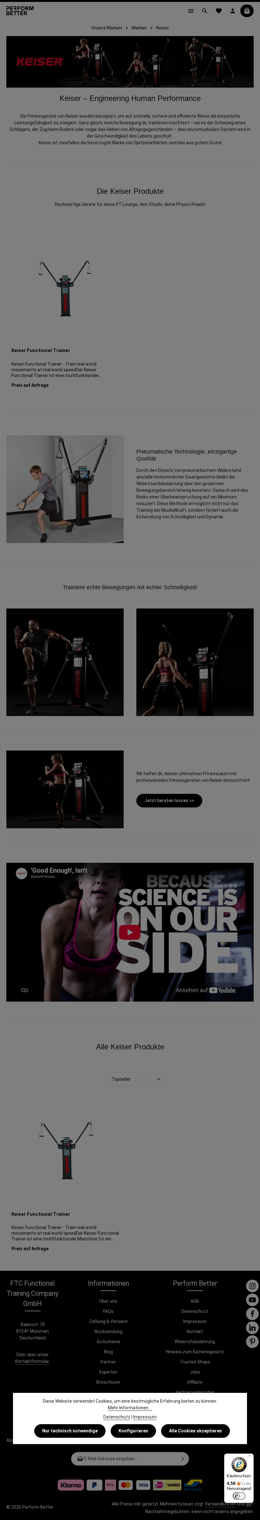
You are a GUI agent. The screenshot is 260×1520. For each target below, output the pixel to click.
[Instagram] (252, 1286)
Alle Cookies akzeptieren (195, 1430)
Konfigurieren (133, 1430)
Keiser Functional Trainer (40, 350)
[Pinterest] (252, 1341)
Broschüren (108, 1382)
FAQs (108, 1311)
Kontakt (195, 1331)
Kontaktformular (32, 1361)
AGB (195, 1301)
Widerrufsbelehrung (195, 1341)
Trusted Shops (195, 1361)
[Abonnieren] (183, 1459)
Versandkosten (220, 1503)
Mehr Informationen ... (130, 1407)
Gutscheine (108, 1341)
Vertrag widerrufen (195, 1392)
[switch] (239, 1496)
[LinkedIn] (252, 1327)
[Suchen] (204, 10)
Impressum (195, 1321)
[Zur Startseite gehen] (20, 10)
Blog (108, 1351)
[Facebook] (252, 1313)
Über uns (108, 1301)
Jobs (195, 1372)
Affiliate (195, 1382)
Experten (108, 1372)
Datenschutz (194, 1311)
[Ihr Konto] (232, 10)
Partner (108, 1361)
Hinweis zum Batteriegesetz (195, 1351)
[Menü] (191, 10)
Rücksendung (108, 1331)
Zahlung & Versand (108, 1321)
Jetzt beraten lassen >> (169, 800)
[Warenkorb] (247, 10)
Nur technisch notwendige (70, 1430)
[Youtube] (252, 1300)
